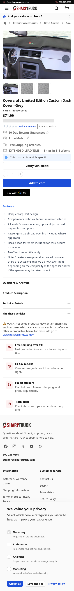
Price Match (47, 492)
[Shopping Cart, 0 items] (67, 8)
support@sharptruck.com (19, 459)
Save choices (35, 583)
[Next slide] (66, 59)
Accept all (15, 583)
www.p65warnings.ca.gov (18, 334)
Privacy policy (56, 583)
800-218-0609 (11, 454)
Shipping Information (16, 490)
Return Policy (48, 499)
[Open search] (56, 8)
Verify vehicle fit (37, 166)
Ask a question (48, 126)
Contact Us (46, 479)
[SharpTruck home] (25, 8)
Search (44, 485)
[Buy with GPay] (16, 192)
